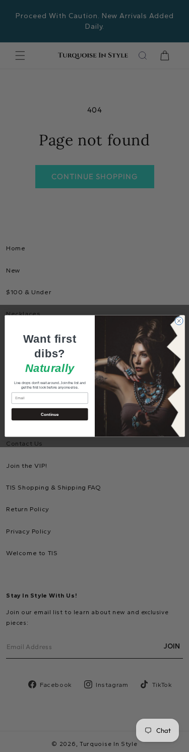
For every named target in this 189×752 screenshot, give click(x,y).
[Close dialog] (179, 321)
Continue (49, 414)
